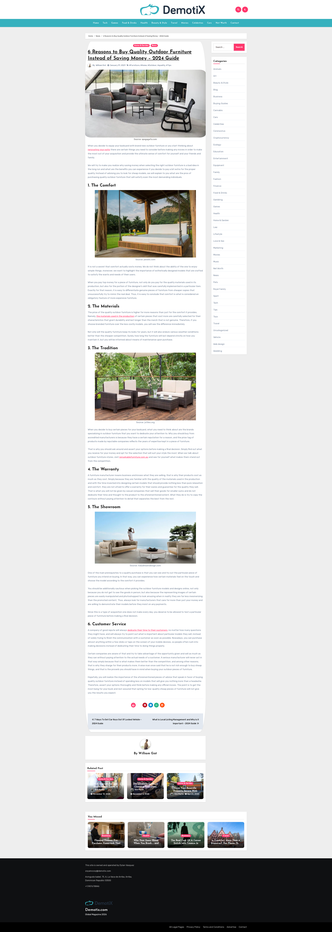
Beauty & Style (159, 23)
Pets (215, 282)
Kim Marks (99, 790)
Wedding (217, 351)
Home (96, 23)
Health (144, 23)
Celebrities (197, 23)
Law (215, 227)
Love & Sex (218, 241)
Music (216, 261)
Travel (174, 23)
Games (114, 23)
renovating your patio (99, 149)
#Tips (168, 65)
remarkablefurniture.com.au (133, 457)
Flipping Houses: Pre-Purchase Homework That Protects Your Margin (106, 843)
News (154, 45)
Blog (215, 89)
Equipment (218, 165)
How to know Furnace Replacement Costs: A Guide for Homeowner (105, 787)
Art (215, 76)
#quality (161, 65)
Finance (217, 186)
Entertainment (220, 158)
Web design (219, 344)
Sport (216, 296)
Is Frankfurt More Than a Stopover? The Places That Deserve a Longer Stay (226, 843)
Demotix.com (96, 910)
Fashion (217, 179)
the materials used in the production (115, 316)
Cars (209, 23)
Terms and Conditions (213, 927)
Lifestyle (217, 234)
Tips (215, 310)
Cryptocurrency (221, 138)
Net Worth (221, 23)
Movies (184, 23)
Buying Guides (220, 103)
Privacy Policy (193, 927)
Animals (217, 69)
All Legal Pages (176, 927)
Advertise (231, 927)
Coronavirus (219, 131)
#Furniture (134, 65)
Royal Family (219, 289)
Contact (235, 23)
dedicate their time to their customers (147, 630)
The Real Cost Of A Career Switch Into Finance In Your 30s (186, 843)
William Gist (101, 65)
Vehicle (216, 337)
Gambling (218, 199)
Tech (105, 23)
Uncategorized (220, 330)
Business (217, 96)
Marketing (218, 248)
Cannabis (218, 110)
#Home (143, 65)
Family (216, 172)
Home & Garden (141, 45)
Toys (215, 316)
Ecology (217, 144)
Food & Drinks (129, 23)
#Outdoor (152, 65)
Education (218, 151)
